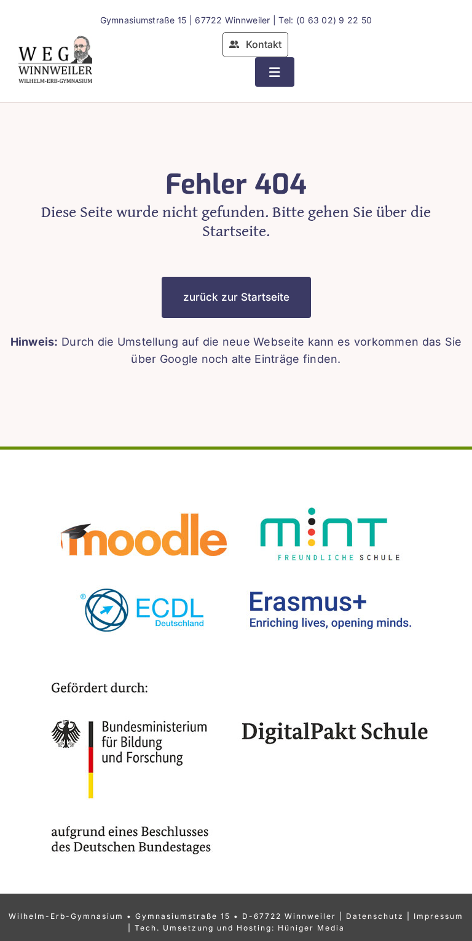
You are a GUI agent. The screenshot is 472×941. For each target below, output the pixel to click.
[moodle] (144, 502)
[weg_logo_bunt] (55, 40)
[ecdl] (144, 576)
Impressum (438, 916)
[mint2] (328, 502)
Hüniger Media (311, 927)
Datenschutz (375, 916)
